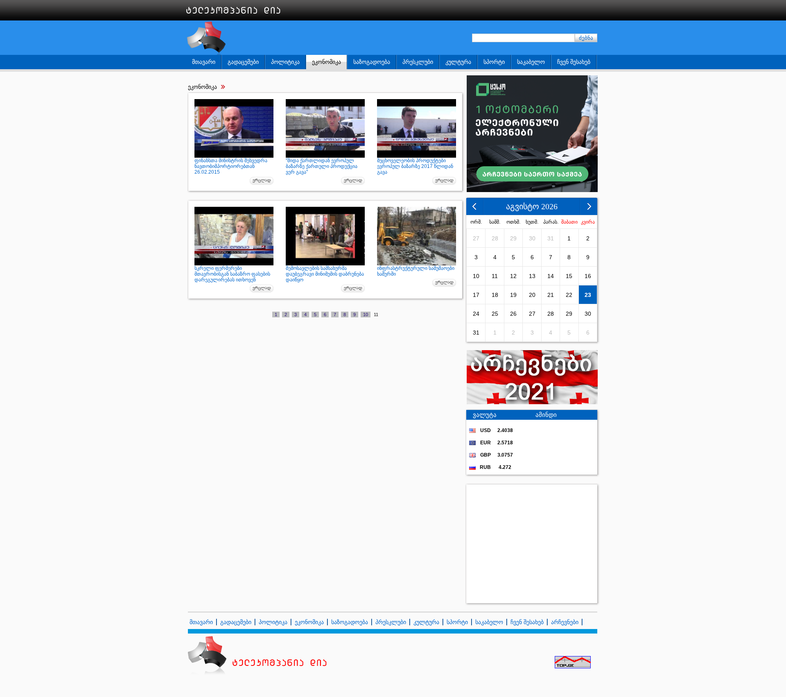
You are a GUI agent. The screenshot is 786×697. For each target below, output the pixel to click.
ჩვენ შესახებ (573, 62)
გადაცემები (243, 62)
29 (513, 238)
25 (495, 313)
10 (365, 314)
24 (476, 313)
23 (588, 295)
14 (550, 276)
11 (495, 276)
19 (513, 295)
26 (513, 313)
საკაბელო (531, 62)
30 (532, 238)
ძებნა (586, 38)
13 (532, 276)
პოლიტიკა (285, 62)
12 (513, 276)
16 (588, 276)
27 (476, 238)
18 (495, 295)
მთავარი (203, 62)
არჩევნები (564, 622)
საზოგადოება (371, 62)
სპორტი (494, 62)
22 (569, 295)
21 (550, 295)
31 (550, 238)
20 (532, 295)
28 (495, 238)
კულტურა (458, 62)
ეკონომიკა (326, 62)
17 (476, 295)
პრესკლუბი (417, 62)
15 (569, 276)
